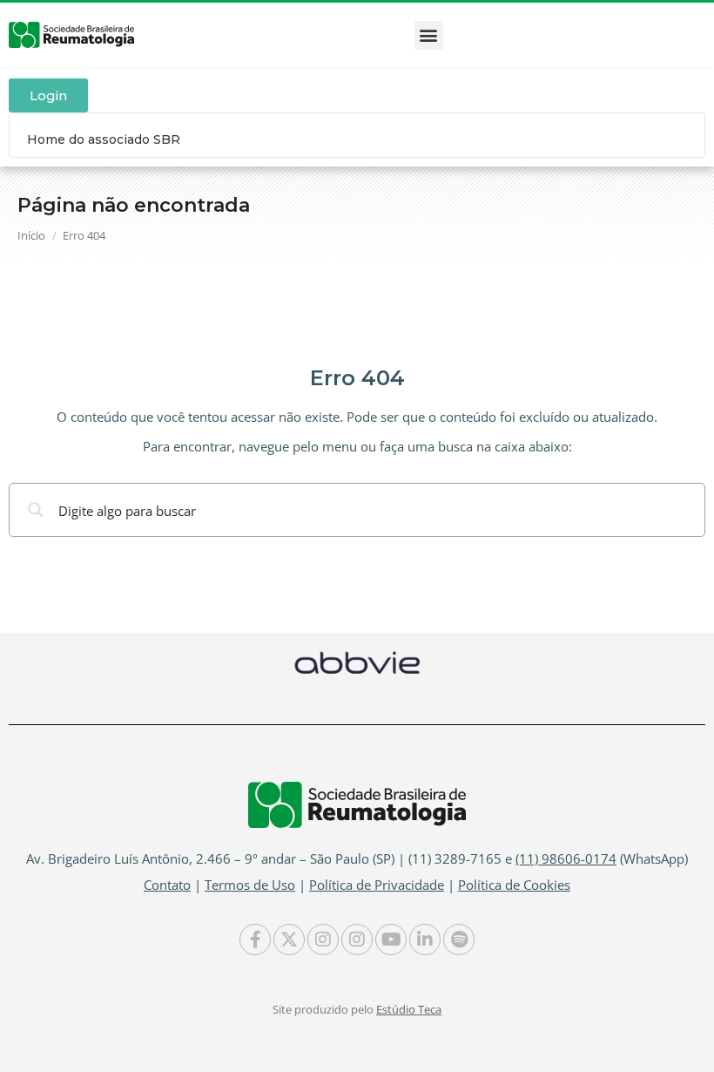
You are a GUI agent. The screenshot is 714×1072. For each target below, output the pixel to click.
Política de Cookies (514, 884)
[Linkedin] (425, 939)
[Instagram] (323, 939)
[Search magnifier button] (36, 510)
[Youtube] (391, 939)
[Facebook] (255, 939)
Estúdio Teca (408, 1009)
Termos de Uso (250, 884)
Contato (167, 884)
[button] (428, 35)
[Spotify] (459, 939)
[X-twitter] (289, 939)
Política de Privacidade (376, 884)
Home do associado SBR (103, 139)
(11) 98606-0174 (565, 858)
